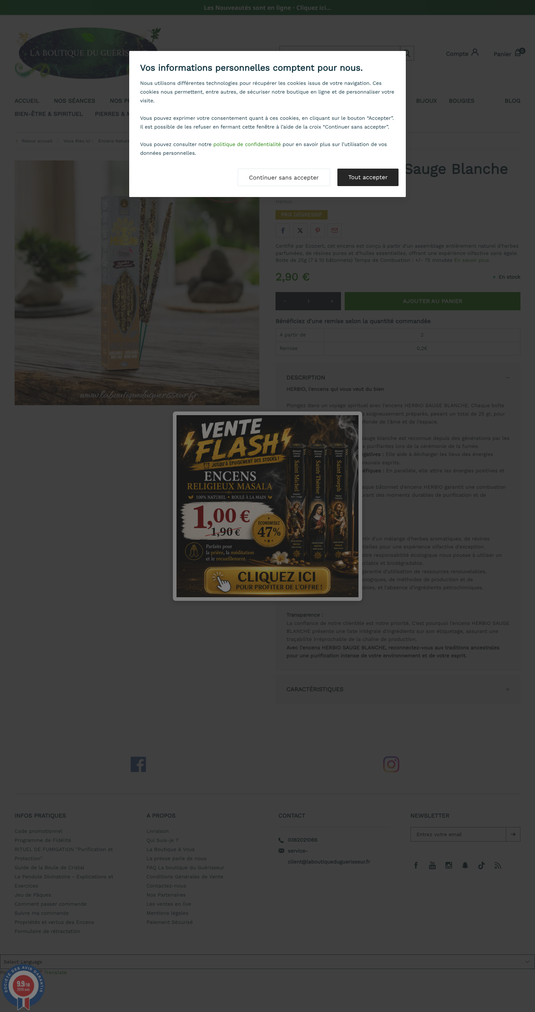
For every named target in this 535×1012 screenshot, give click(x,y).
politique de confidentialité (247, 144)
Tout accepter (368, 177)
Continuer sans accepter (284, 177)
